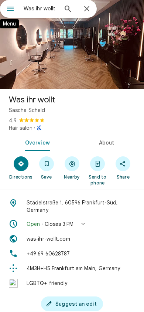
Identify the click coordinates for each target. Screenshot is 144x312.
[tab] (36, 142)
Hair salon (20, 128)
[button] (72, 224)
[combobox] (41, 8)
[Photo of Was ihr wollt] (72, 44)
